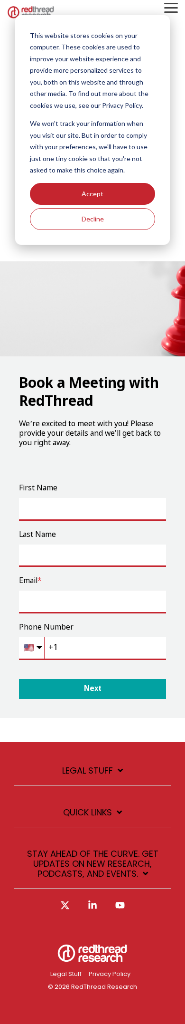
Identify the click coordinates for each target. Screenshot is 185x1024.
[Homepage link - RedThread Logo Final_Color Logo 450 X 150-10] (92, 959)
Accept (92, 194)
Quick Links (87, 812)
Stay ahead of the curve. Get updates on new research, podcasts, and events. (92, 864)
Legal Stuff (87, 771)
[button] (171, 7)
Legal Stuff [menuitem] (66, 973)
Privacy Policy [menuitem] (109, 973)
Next (93, 689)
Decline (93, 219)
